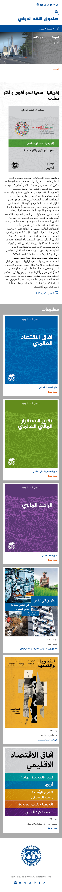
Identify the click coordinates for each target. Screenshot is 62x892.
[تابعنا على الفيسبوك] (39, 882)
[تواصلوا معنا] (57, 5)
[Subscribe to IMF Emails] (15, 882)
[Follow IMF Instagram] (48, 5)
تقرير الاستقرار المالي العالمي (45, 471)
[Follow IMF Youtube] (20, 882)
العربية (56, 69)
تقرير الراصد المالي (50, 555)
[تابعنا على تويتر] (44, 882)
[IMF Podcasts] (37, 4)
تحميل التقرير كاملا (45, 293)
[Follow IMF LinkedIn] (51, 5)
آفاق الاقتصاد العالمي (48, 387)
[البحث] (57, 13)
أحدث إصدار (52, 392)
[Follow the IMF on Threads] (45, 5)
